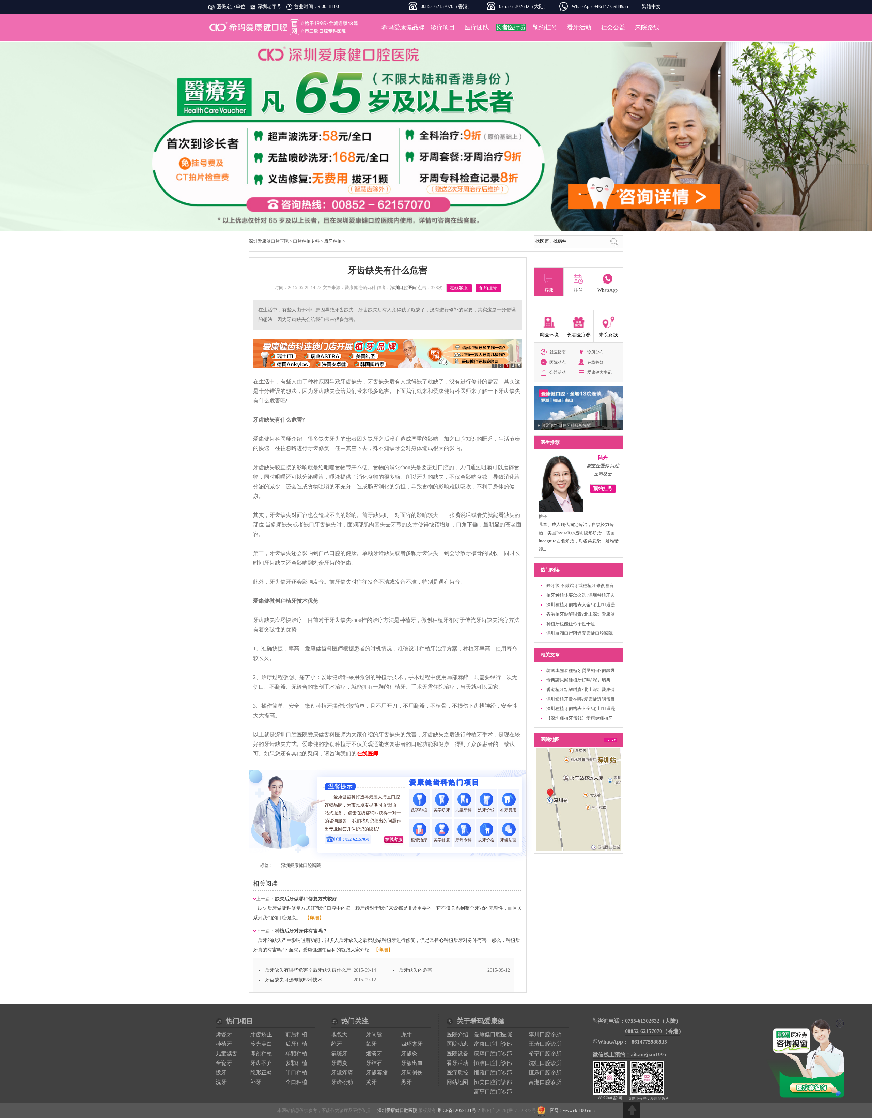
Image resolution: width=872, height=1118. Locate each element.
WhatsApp (607, 290)
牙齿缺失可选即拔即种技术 (293, 979)
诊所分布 (595, 352)
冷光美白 (261, 1044)
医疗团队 (477, 27)
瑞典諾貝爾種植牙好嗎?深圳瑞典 (578, 680)
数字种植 (419, 810)
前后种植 (296, 1034)
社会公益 (613, 27)
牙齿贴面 (508, 840)
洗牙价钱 (486, 810)
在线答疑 (595, 362)
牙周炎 (339, 1063)
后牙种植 (333, 241)
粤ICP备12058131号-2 (458, 1110)
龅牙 (336, 1044)
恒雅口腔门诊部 (493, 1072)
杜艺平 (603, 457)
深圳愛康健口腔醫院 (301, 865)
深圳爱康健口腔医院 (284, 27)
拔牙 (221, 1072)
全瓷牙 (224, 1063)
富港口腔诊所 (545, 1082)
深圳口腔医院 (403, 287)
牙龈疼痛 (342, 1072)
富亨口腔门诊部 (493, 1091)
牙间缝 (374, 1034)
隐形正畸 (261, 1072)
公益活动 (557, 372)
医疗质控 (457, 1072)
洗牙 (221, 1082)
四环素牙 (412, 1044)
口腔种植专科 (306, 241)
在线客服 (459, 287)
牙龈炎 (409, 1053)
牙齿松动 (342, 1082)
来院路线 (647, 27)
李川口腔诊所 (545, 1034)
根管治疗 (419, 840)
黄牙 (371, 1082)
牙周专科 (464, 840)
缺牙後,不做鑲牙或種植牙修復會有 (580, 585)
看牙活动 (579, 27)
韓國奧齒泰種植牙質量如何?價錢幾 (580, 670)
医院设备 (457, 1053)
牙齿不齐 (261, 1063)
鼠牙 (371, 1044)
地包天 (339, 1034)
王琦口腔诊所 (545, 1044)
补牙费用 (508, 810)
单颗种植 (296, 1053)
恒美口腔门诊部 (493, 1082)
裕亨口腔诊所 (545, 1053)
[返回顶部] (631, 1110)
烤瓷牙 (224, 1034)
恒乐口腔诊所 (545, 1072)
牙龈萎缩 (377, 1072)
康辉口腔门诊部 (493, 1053)
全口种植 (296, 1082)
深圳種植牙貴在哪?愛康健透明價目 (580, 699)
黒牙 (406, 1082)
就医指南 (557, 352)
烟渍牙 (374, 1053)
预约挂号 (545, 27)
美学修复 (442, 840)
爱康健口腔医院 (493, 1034)
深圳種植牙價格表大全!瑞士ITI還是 (580, 604)
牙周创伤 (412, 1072)
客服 (549, 290)
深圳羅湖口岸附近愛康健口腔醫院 (579, 633)
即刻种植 (261, 1053)
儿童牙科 (464, 810)
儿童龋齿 (226, 1053)
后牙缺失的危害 (415, 970)
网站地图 (457, 1082)
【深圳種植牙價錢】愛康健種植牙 (579, 718)
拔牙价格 (486, 840)
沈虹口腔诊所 (545, 1063)
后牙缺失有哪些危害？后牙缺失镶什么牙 (308, 970)
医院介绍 (457, 1034)
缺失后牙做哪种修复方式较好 (306, 898)
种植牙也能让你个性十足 (570, 623)
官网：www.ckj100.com (572, 1110)
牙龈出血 (412, 1063)
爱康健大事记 (599, 372)
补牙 (255, 1082)
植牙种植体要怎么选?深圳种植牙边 (580, 595)
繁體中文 (651, 6)
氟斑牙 (339, 1053)
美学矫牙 (442, 810)
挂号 (578, 290)
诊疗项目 (443, 27)
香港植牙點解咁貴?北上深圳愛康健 (580, 614)
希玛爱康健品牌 (403, 27)
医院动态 (557, 362)
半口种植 (296, 1072)
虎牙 (406, 1034)
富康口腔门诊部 (493, 1044)
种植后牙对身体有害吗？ (301, 930)
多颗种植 (296, 1063)
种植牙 (224, 1044)
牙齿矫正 (261, 1034)
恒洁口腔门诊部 (493, 1063)
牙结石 (374, 1063)
